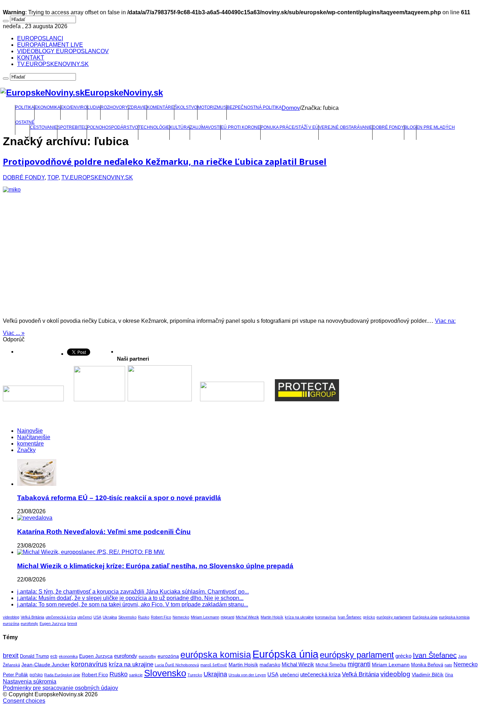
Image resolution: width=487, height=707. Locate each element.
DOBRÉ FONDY (388, 127)
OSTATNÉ (25, 122)
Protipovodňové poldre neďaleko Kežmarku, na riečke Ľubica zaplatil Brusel (165, 161)
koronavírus (325, 617)
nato (448, 665)
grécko (369, 617)
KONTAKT (30, 58)
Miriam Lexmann (205, 617)
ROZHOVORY (114, 107)
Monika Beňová (427, 664)
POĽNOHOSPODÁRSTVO (112, 127)
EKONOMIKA (47, 107)
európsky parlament (393, 617)
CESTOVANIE (43, 127)
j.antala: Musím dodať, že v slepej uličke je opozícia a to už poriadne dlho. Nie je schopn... (130, 598)
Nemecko (181, 617)
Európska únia (424, 617)
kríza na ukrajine (299, 617)
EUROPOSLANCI (40, 38)
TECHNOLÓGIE (153, 127)
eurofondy (29, 623)
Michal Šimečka (331, 664)
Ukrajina (110, 617)
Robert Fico (161, 617)
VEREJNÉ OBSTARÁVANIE (345, 127)
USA (97, 617)
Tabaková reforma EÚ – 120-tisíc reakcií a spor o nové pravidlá (119, 498)
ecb (53, 656)
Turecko (195, 675)
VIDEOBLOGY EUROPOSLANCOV (63, 51)
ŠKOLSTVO (185, 107)
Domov (291, 108)
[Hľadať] (6, 21)
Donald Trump (34, 656)
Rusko (143, 617)
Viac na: (445, 321)
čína (449, 674)
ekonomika (68, 656)
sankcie (136, 675)
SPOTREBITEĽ (72, 127)
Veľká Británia (32, 617)
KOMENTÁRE (160, 107)
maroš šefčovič (213, 665)
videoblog (11, 617)
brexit (72, 623)
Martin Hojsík (272, 617)
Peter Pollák (15, 674)
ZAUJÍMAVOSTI (205, 127)
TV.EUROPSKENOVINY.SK (53, 64)
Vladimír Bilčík (428, 674)
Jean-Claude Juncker (45, 664)
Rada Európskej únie (62, 675)
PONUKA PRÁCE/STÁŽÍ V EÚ (289, 127)
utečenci (84, 617)
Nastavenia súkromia (29, 681)
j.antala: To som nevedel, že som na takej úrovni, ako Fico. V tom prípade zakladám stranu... (132, 604)
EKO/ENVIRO (74, 107)
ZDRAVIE (137, 107)
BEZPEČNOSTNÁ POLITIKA (254, 107)
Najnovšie (30, 431)
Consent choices (24, 701)
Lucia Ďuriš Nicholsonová (177, 665)
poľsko (36, 674)
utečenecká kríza (61, 617)
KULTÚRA (180, 127)
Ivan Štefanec (350, 617)
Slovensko (127, 617)
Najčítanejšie (33, 437)
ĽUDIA (93, 107)
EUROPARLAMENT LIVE (50, 45)
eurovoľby (147, 656)
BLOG (410, 127)
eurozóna (11, 623)
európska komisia (454, 617)
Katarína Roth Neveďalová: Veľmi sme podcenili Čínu (104, 531)
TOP (52, 177)
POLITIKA (24, 107)
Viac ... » (14, 333)
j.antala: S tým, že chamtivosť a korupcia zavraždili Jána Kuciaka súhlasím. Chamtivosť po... (133, 592)
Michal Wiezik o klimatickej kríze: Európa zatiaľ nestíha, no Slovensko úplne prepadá (155, 566)
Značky (26, 450)
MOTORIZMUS (212, 107)
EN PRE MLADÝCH (435, 127)
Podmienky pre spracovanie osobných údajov (60, 688)
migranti (227, 617)
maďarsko (270, 664)
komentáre (30, 444)
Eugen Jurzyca (53, 623)
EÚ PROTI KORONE (240, 127)
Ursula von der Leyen (247, 675)
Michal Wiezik (247, 617)
